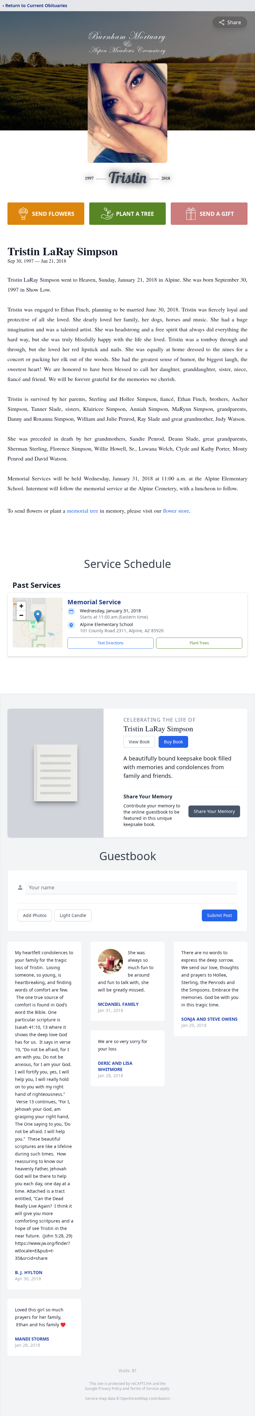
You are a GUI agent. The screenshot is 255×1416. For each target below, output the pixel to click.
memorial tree (82, 510)
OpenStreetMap (134, 1398)
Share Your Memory (214, 811)
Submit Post (219, 915)
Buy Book (173, 742)
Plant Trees (199, 643)
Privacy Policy (110, 1388)
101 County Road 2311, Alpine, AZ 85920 (122, 630)
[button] (38, 616)
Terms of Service (144, 1388)
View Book (139, 742)
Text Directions (110, 643)
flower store (176, 510)
